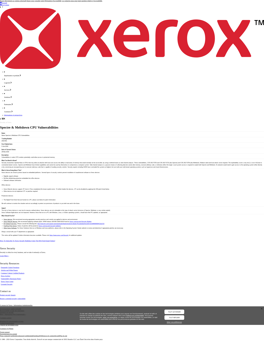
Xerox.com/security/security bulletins (50, 226)
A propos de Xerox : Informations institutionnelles (16, 305)
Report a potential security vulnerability (13, 299)
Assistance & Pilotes (6, 329)
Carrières (13, 336)
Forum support (5, 332)
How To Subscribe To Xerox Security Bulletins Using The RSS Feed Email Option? (27, 241)
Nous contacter (5, 336)
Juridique (36, 336)
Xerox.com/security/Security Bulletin (80, 221)
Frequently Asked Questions (10, 267)
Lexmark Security (6, 284)
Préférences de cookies (46, 336)
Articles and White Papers (9, 270)
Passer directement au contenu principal (13, 1)
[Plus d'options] (132, 7)
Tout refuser (174, 317)
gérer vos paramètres (110, 317)
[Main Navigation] (132, 119)
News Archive (5, 276)
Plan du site (63, 336)
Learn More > (4, 256)
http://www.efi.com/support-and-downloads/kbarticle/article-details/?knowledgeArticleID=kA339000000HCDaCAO (70, 223)
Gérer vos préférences (174, 322)
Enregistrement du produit (8, 334)
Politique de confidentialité (135, 315)
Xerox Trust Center (7, 281)
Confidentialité (29, 336)
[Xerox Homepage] (132, 68)
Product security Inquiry (8, 295)
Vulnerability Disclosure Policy (11, 279)
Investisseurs (20, 336)
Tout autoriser (174, 312)
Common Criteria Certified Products (12, 273)
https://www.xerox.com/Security (59, 235)
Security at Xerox (5, 122)
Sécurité (57, 336)
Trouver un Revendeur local (9, 325)
